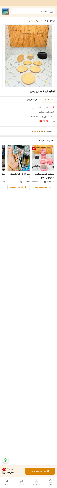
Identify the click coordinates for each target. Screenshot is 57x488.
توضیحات (49, 99)
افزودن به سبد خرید (40, 471)
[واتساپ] (5, 460)
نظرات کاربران (32, 99)
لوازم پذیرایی (34, 20)
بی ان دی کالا (49, 20)
